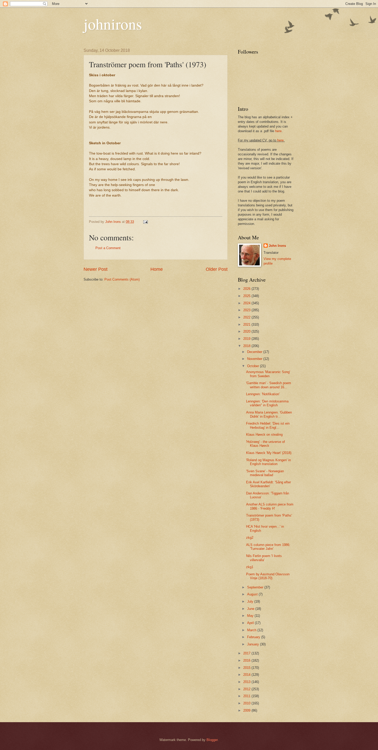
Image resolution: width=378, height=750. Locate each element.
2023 (247, 310)
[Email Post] (145, 222)
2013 (247, 682)
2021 (247, 324)
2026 (247, 289)
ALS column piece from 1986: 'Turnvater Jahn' (268, 547)
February (254, 637)
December (255, 352)
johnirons (113, 23)
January (253, 644)
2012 (247, 689)
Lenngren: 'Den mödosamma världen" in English (267, 403)
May (251, 616)
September (255, 587)
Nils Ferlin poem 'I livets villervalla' (264, 558)
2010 (247, 703)
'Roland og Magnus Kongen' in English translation (268, 462)
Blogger (212, 740)
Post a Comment (108, 248)
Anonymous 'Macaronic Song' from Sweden (268, 374)
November (255, 359)
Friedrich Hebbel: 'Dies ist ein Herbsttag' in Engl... (268, 425)
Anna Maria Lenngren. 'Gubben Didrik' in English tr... (269, 414)
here (278, 131)
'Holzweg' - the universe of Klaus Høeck (265, 444)
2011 (247, 696)
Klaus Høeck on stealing (264, 434)
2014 (247, 675)
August (253, 594)
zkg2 (249, 538)
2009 (247, 710)
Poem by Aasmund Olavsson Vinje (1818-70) (268, 576)
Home (156, 269)
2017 (247, 653)
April (251, 623)
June (251, 609)
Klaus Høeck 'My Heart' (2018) (268, 453)
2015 (247, 668)
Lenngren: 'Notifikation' (263, 394)
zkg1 (249, 567)
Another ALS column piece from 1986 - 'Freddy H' (269, 506)
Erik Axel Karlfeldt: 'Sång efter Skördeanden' (268, 484)
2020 (247, 331)
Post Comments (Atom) (122, 279)
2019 (247, 339)
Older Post (217, 269)
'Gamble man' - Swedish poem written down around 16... (268, 385)
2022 (247, 317)
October (253, 366)
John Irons (277, 246)
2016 (247, 660)
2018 (247, 346)
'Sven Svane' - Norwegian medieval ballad (265, 473)
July (250, 601)
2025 (247, 296)
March (252, 630)
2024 (247, 303)
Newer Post (95, 269)
